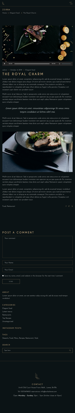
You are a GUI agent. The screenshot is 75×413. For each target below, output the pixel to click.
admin (5, 70)
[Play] (4, 64)
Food (4, 206)
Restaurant (11, 206)
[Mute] (59, 64)
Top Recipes (6, 318)
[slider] (66, 64)
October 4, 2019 (16, 70)
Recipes (22, 338)
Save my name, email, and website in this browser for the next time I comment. (33, 276)
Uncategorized (7, 321)
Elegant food (15, 13)
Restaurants (6, 315)
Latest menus (7, 312)
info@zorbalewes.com (49, 392)
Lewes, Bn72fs (51, 388)
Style (36, 338)
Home (4, 13)
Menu (16, 338)
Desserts (5, 338)
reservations (35, 392)
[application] (37, 64)
